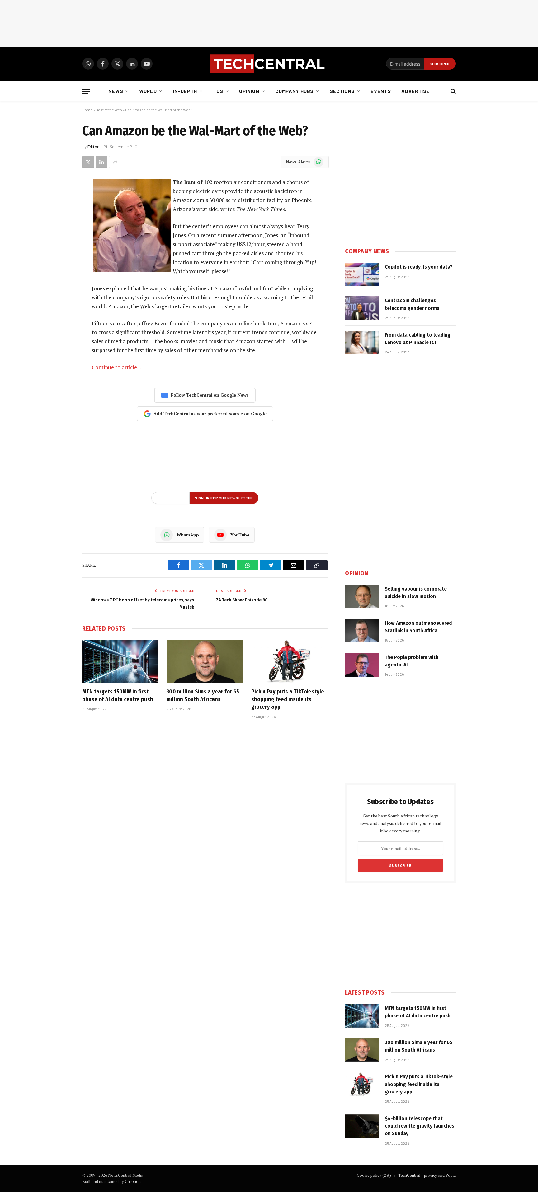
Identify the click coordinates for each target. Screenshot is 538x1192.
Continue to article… (116, 367)
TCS (218, 91)
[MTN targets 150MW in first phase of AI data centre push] (120, 661)
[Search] (452, 91)
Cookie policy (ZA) (374, 1175)
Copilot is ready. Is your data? (418, 267)
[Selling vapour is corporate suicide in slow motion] (362, 596)
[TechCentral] (269, 64)
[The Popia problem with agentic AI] (362, 665)
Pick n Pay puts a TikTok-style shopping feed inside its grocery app (287, 699)
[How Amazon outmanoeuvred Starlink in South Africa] (362, 630)
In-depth (185, 91)
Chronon (133, 1181)
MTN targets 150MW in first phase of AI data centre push (117, 695)
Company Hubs (294, 91)
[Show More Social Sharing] (115, 162)
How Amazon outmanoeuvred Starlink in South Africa (418, 627)
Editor (93, 146)
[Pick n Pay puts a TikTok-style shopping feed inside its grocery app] (289, 661)
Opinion (249, 91)
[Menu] (86, 91)
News (115, 91)
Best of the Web (109, 110)
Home (87, 110)
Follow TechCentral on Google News (210, 395)
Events (380, 91)
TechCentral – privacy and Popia (427, 1175)
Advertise (415, 91)
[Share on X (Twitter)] (88, 162)
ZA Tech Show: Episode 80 (242, 600)
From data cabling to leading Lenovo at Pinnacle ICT (418, 339)
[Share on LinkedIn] (101, 162)
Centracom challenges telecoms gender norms (412, 304)
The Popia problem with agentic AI (411, 661)
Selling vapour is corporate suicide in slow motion (416, 593)
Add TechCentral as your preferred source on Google (210, 414)
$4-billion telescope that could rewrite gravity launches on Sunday (419, 1126)
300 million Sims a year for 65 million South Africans (203, 695)
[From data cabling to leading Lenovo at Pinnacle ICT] (362, 342)
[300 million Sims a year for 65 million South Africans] (205, 661)
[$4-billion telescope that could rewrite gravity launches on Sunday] (362, 1126)
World (148, 91)
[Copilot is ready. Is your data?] (362, 274)
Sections (342, 91)
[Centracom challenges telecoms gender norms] (362, 308)
